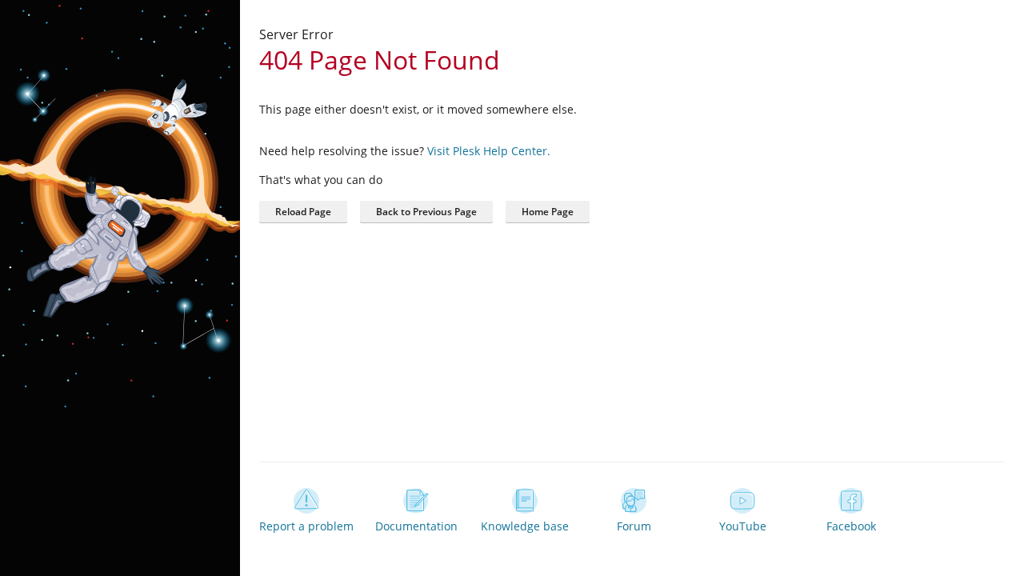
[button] (548, 212)
